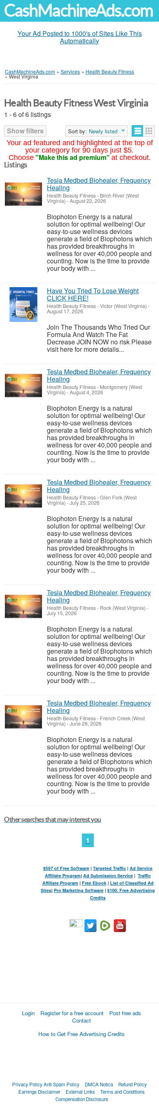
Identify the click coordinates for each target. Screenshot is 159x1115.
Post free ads (125, 1013)
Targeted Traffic (109, 868)
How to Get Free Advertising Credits (81, 1034)
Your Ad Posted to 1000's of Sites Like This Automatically (80, 37)
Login (28, 1013)
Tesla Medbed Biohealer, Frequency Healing (99, 183)
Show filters (25, 130)
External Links (80, 1091)
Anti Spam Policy (62, 1084)
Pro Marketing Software (79, 890)
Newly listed (103, 131)
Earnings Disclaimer (39, 1091)
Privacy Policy (27, 1084)
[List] (138, 131)
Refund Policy (132, 1084)
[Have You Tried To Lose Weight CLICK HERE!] (23, 304)
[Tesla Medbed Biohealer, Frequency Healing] (23, 194)
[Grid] (149, 131)
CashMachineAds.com (78, 10)
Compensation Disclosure (81, 1099)
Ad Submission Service (108, 875)
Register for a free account (72, 1013)
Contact (81, 1020)
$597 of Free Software (66, 868)
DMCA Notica (99, 1084)
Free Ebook (94, 883)
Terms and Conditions (122, 1091)
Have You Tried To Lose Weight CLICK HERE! (93, 294)
